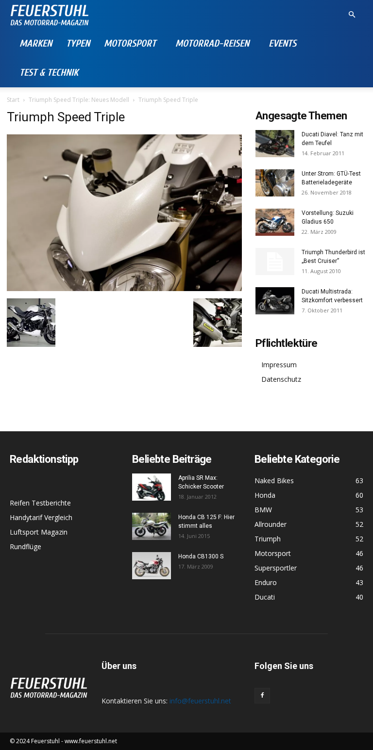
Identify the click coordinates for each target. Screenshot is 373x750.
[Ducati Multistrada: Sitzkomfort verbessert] (274, 300)
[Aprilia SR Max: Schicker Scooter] (151, 487)
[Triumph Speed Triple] (124, 288)
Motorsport (130, 43)
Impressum (279, 364)
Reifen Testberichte (40, 502)
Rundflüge (25, 546)
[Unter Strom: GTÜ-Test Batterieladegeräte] (274, 182)
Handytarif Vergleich (41, 517)
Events (282, 43)
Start (13, 100)
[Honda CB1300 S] (151, 565)
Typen (78, 43)
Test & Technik (48, 72)
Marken (35, 43)
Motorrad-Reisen (212, 43)
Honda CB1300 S (200, 556)
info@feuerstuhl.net (200, 700)
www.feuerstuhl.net (91, 741)
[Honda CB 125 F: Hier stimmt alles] (151, 526)
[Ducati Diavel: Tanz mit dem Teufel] (274, 143)
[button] (351, 14)
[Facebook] (262, 695)
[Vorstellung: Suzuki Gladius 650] (274, 222)
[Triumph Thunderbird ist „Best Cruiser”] (274, 261)
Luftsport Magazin (39, 532)
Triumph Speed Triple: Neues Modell (79, 100)
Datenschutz (281, 379)
